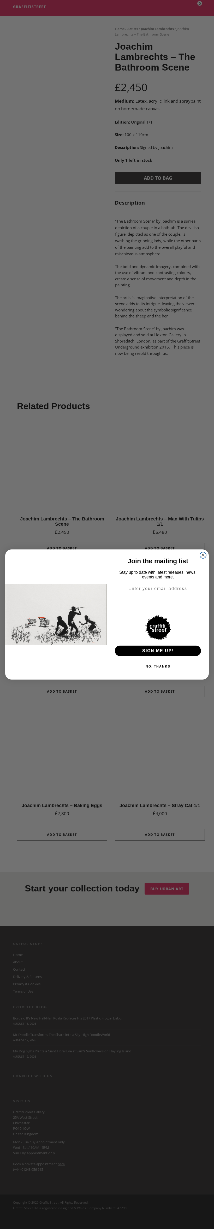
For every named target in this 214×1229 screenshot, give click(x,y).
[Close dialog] (203, 555)
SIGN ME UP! (158, 650)
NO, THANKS (158, 666)
